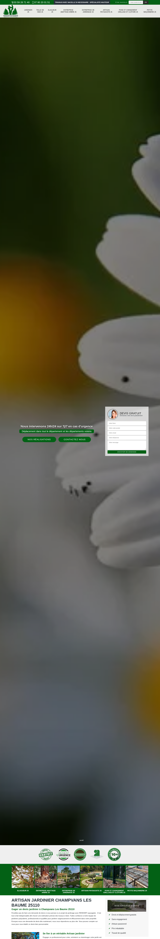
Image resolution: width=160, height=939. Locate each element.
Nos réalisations (39, 439)
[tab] (80, 469)
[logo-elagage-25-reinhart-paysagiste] (10, 11)
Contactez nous (75, 439)
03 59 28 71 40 (22, 2)
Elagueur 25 (52, 11)
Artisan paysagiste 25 (106, 11)
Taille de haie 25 (40, 11)
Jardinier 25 (28, 11)
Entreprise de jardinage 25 (88, 11)
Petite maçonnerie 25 (150, 11)
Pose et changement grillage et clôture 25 (128, 11)
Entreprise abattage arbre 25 (68, 11)
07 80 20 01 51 (42, 2)
